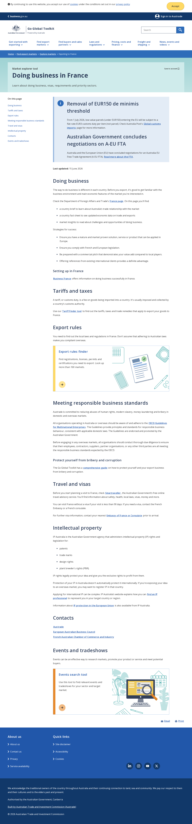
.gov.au (18, 16)
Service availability (19, 766)
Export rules (13, 115)
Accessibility (62, 751)
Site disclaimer (63, 744)
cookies (74, 4)
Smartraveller (113, 493)
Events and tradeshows (18, 141)
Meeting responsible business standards (26, 120)
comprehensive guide (95, 467)
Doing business (15, 105)
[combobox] (158, 30)
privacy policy (123, 4)
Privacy (14, 758)
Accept (175, 6)
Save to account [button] (170, 68)
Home (11, 54)
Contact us (16, 751)
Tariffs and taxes (15, 110)
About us (15, 744)
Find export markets (27, 54)
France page (116, 201)
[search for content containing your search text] (180, 30)
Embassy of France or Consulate (124, 515)
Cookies (60, 758)
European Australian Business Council (74, 631)
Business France (62, 278)
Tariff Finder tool (72, 311)
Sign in (165, 16)
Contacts (12, 136)
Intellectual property (17, 130)
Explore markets (48, 54)
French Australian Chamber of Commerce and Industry (83, 636)
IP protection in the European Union (94, 605)
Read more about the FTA (118, 156)
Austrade (58, 626)
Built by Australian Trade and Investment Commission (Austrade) (42, 806)
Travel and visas (15, 125)
